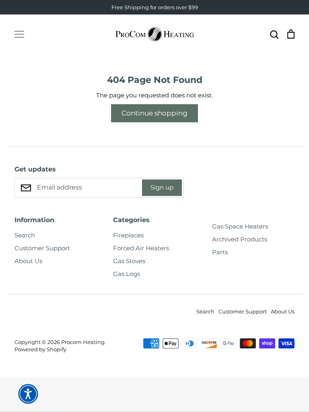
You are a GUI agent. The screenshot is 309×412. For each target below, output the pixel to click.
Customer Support (42, 248)
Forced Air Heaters (141, 248)
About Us (28, 261)
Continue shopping (154, 113)
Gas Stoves (129, 261)
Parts (220, 252)
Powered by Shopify (40, 349)
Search (24, 235)
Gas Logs (126, 274)
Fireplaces (128, 235)
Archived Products (239, 239)
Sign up (161, 187)
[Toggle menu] (19, 34)
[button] (28, 394)
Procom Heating (83, 342)
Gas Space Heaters (240, 226)
